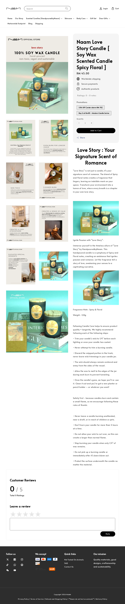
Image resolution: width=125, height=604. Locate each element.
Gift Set (93, 18)
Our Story (19, 18)
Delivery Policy (101, 599)
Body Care (81, 18)
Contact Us (68, 567)
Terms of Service (37, 599)
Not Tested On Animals (74, 560)
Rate (108, 533)
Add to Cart (95, 130)
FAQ (66, 563)
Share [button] (82, 137)
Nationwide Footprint (17, 23)
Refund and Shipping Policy (56, 599)
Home (10, 18)
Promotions (82, 102)
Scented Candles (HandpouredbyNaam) (43, 18)
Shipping (39, 23)
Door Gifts (103, 18)
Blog (30, 23)
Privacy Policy (23, 599)
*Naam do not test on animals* (81, 599)
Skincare (68, 18)
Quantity (80, 119)
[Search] (67, 8)
